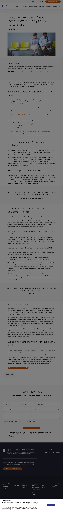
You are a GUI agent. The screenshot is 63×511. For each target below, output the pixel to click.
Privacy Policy (20, 509)
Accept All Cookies (51, 504)
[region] (31, 505)
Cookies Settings (42, 504)
